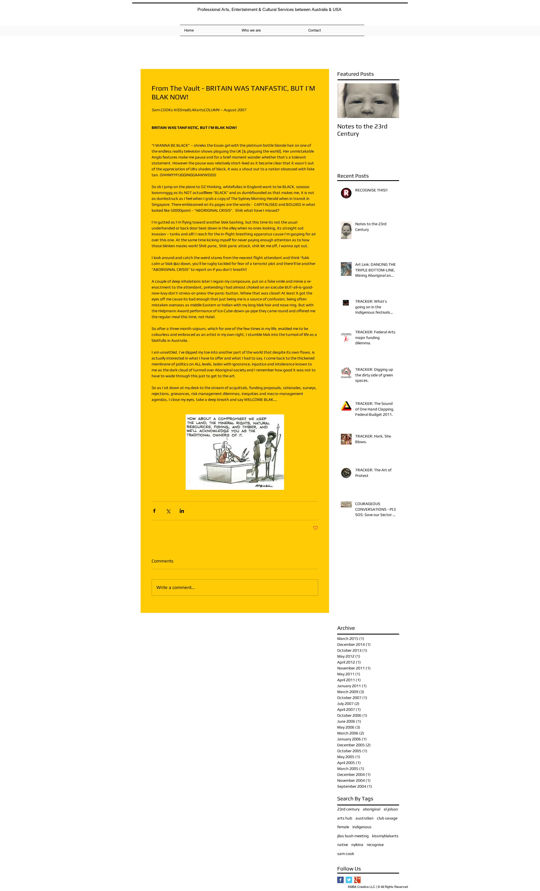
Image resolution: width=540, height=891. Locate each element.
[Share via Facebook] (154, 510)
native (342, 844)
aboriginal (371, 809)
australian (365, 818)
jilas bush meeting (353, 836)
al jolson (391, 809)
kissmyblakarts (385, 836)
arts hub (344, 818)
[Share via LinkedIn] (181, 510)
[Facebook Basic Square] (340, 880)
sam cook (345, 853)
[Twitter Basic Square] (349, 880)
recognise (375, 844)
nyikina (357, 844)
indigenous (362, 827)
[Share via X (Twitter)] (168, 510)
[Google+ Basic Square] (357, 880)
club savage (387, 818)
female (343, 827)
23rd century (348, 809)
